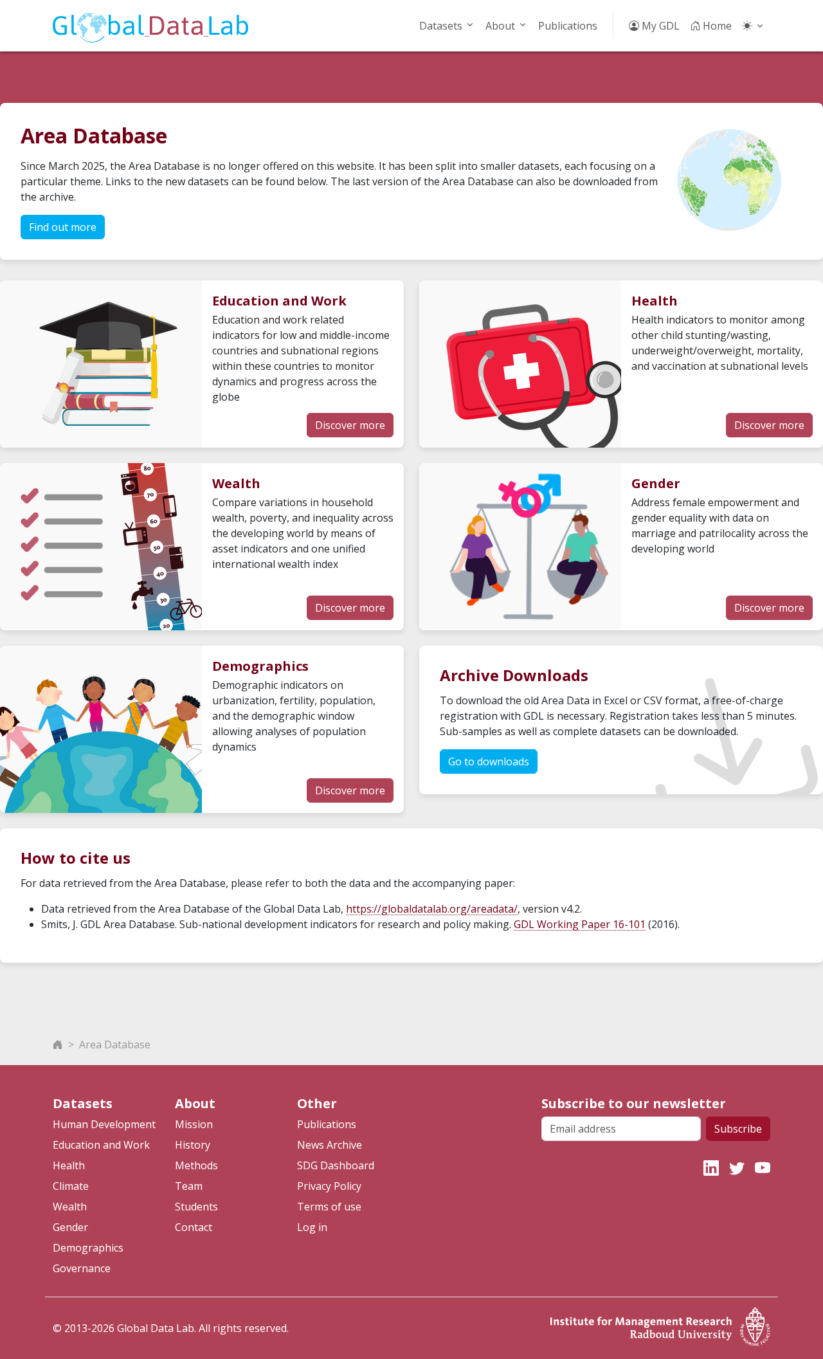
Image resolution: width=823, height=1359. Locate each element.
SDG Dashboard (335, 1165)
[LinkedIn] (711, 1167)
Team (189, 1186)
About (500, 26)
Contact (193, 1227)
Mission (194, 1124)
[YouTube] (762, 1167)
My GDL (659, 26)
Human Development (104, 1124)
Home (716, 26)
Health (69, 1165)
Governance (82, 1268)
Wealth (70, 1206)
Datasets (440, 26)
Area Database (114, 1044)
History (192, 1145)
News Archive (329, 1145)
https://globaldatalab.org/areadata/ (432, 909)
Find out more (62, 227)
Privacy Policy (329, 1186)
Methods (196, 1165)
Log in (312, 1227)
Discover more (350, 425)
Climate (71, 1186)
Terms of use (329, 1206)
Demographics (88, 1248)
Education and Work (101, 1145)
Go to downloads (488, 761)
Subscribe (738, 1129)
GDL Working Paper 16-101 (580, 924)
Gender (70, 1227)
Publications (567, 26)
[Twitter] (737, 1167)
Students (196, 1206)
